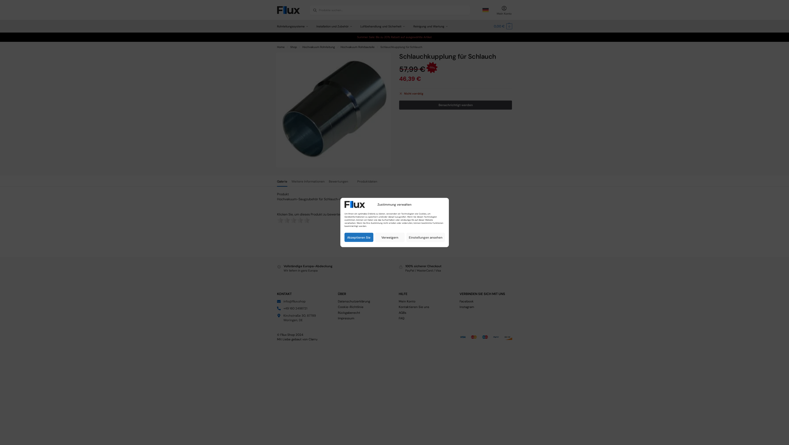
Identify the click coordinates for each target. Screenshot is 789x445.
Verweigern (389, 237)
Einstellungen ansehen (425, 237)
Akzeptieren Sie (358, 237)
